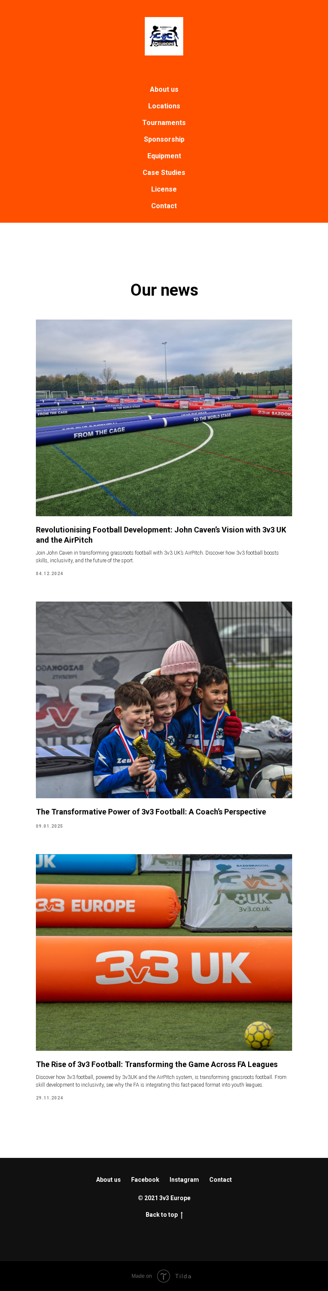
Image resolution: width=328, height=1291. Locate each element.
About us (164, 89)
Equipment (164, 156)
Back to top (162, 1214)
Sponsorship (164, 139)
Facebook (145, 1179)
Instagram (184, 1179)
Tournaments (164, 123)
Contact (164, 206)
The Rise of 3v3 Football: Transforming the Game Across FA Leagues (157, 1064)
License (164, 189)
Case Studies (164, 173)
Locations (164, 106)
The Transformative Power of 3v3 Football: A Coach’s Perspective (151, 811)
